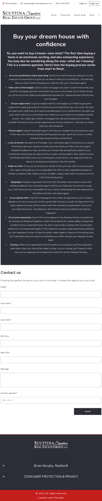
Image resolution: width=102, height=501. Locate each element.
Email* (3, 287)
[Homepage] (22, 15)
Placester (58, 497)
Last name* (6, 319)
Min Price (5, 336)
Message (5, 369)
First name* (6, 303)
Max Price (5, 352)
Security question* (9, 393)
